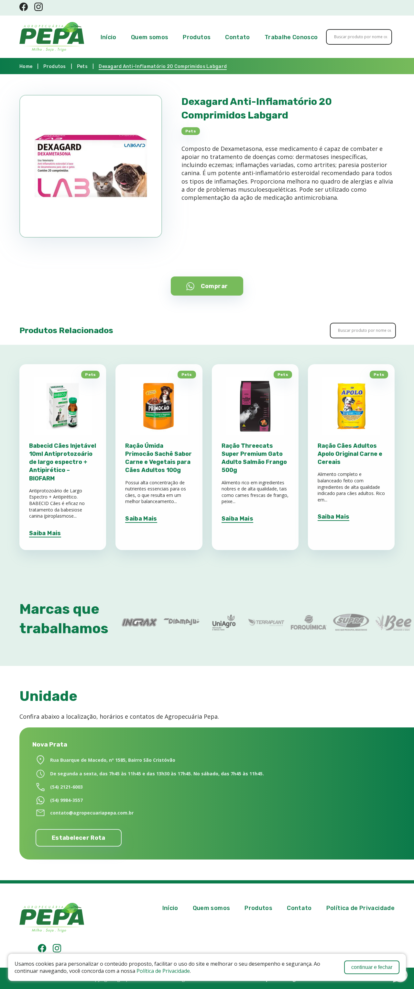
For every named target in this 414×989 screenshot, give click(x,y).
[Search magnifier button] (380, 36)
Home (25, 66)
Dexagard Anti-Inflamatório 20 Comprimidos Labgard (163, 66)
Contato (237, 37)
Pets (82, 66)
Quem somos (150, 37)
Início (108, 37)
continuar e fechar (371, 967)
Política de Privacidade (163, 970)
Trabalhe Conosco (291, 37)
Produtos (197, 37)
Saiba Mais (45, 533)
